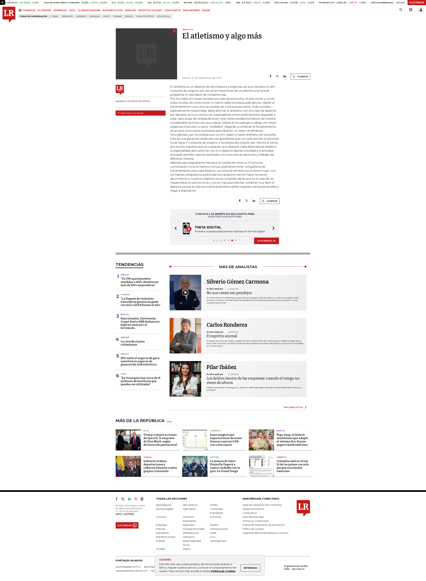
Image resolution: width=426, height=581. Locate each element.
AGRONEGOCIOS (113, 10)
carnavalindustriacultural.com (131, 570)
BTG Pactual (163, 16)
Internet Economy (165, 537)
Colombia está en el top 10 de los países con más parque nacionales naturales (293, 466)
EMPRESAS (60, 10)
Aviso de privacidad (253, 517)
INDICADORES (191, 10)
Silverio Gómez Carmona (238, 282)
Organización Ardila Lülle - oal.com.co (296, 567)
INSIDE (206, 10)
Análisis (125, 337)
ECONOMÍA (44, 10)
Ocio (212, 537)
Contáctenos (250, 513)
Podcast (160, 541)
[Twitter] (277, 76)
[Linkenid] (130, 499)
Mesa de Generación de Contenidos (262, 505)
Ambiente (282, 457)
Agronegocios (163, 505)
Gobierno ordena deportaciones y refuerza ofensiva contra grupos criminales (160, 466)
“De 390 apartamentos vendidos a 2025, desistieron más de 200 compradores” (139, 282)
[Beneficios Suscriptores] (410, 10)
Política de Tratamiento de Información (264, 525)
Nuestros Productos (253, 509)
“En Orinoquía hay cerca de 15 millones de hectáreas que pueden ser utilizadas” (140, 381)
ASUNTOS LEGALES (150, 10)
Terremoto (67, 16)
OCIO (72, 10)
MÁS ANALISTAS (293, 407)
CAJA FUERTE (172, 10)
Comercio (215, 431)
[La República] (8, 15)
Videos (186, 549)
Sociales (160, 549)
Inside (213, 533)
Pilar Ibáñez (221, 367)
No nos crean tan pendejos (229, 293)
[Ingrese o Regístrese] (420, 9)
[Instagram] (137, 499)
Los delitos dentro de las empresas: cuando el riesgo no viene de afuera (253, 380)
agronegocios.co (153, 566)
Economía (215, 517)
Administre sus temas (131, 113)
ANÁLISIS (130, 10)
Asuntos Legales (164, 509)
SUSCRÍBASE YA (266, 240)
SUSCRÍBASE (416, 2)
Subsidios (81, 16)
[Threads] (143, 499)
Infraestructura (190, 533)
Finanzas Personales (194, 529)
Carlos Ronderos (227, 325)
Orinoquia (94, 16)
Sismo (55, 16)
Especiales (188, 525)
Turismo (117, 16)
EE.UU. (146, 431)
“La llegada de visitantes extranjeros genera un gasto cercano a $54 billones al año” (141, 302)
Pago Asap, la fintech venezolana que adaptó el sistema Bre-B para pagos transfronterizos (292, 439)
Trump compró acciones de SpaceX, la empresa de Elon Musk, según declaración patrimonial (160, 439)
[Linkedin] (285, 76)
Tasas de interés (145, 16)
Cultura (214, 457)
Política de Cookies (223, 571)
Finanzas (160, 529)
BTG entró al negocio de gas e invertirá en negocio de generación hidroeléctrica (140, 361)
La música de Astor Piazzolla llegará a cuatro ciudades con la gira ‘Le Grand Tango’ (225, 466)
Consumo (161, 517)
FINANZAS (29, 10)
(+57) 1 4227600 (125, 514)
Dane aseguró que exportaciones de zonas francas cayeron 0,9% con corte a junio (226, 439)
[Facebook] (270, 76)
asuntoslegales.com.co (128, 566)
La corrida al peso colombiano (133, 343)
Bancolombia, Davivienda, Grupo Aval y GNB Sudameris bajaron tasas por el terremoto (140, 323)
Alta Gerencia (190, 505)
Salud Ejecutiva (218, 541)
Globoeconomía (219, 529)
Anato (106, 16)
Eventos (214, 525)
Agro (123, 374)
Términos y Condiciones (255, 521)
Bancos (129, 16)
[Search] (401, 9)
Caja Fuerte (189, 509)
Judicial (147, 457)
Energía (125, 354)
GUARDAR (302, 76)
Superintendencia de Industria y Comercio (266, 533)
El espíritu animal (222, 336)
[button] (174, 228)
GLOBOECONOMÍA (89, 10)
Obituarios (188, 537)
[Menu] (20, 10)
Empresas (161, 525)
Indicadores (162, 533)
